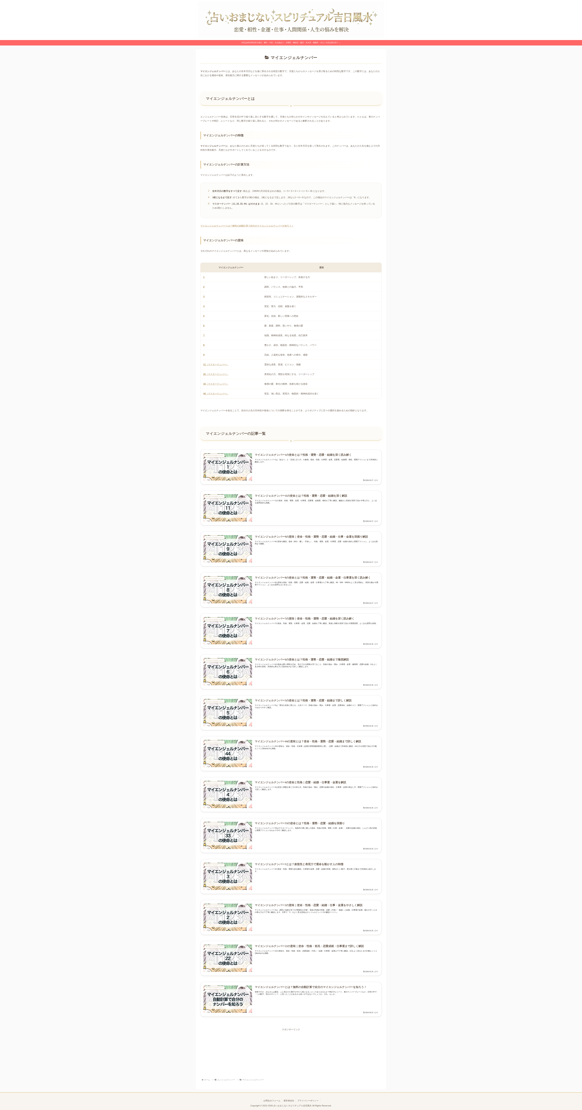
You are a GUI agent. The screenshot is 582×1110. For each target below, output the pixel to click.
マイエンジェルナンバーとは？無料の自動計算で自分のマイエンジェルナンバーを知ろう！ (247, 225)
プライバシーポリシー (308, 1100)
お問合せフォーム (271, 1100)
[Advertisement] (291, 1052)
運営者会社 (289, 1100)
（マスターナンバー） (215, 364)
